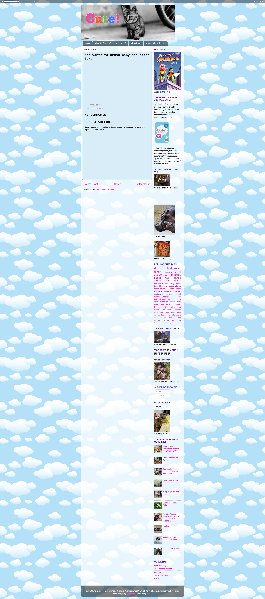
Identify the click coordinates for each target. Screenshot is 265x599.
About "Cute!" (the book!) (110, 43)
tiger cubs (163, 312)
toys (179, 307)
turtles (156, 310)
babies (157, 278)
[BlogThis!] (93, 105)
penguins (173, 294)
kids (171, 275)
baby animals (173, 280)
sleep (157, 272)
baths (156, 289)
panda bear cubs (161, 304)
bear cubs (162, 297)
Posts (159, 391)
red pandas (176, 320)
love (166, 284)
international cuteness (162, 320)
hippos (156, 312)
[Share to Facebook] (97, 105)
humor (171, 286)
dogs (157, 268)
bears (163, 310)
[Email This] (91, 105)
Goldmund (131, 593)
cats (165, 275)
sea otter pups (97, 108)
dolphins (157, 315)
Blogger (150, 593)
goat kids (171, 297)
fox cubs (157, 323)
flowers (157, 291)
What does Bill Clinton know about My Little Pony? (171, 448)
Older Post (143, 184)
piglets (178, 286)
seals (156, 302)
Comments (161, 395)
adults (178, 289)
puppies (168, 272)
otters (178, 299)
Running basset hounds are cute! (170, 538)
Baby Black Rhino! (170, 480)
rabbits (178, 284)
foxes (170, 307)
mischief (171, 299)
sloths (173, 315)
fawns (163, 315)
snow (172, 291)
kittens (177, 275)
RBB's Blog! (159, 579)
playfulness (173, 268)
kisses (174, 307)
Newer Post (91, 184)
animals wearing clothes (168, 323)
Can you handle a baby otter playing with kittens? (170, 471)
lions (168, 315)
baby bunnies (175, 304)
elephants (165, 291)
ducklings (170, 289)
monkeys (170, 310)
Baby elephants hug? (171, 492)
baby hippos (171, 312)
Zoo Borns (158, 572)
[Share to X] (95, 105)
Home (87, 43)
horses (172, 302)
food (156, 286)
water (167, 278)
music (162, 289)
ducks (165, 307)
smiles (178, 291)
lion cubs (158, 307)
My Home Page (160, 565)
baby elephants (160, 299)
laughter (165, 294)
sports (178, 297)
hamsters (164, 302)
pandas (178, 310)
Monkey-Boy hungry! (171, 549)
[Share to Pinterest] (99, 105)
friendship (163, 286)
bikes (179, 312)
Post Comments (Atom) (105, 190)
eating (171, 284)
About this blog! (156, 43)
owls (179, 302)
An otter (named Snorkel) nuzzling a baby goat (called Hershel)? (171, 517)
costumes (159, 283)
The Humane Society (163, 569)
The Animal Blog (161, 575)
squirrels (157, 294)
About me (136, 43)
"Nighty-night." (169, 526)
